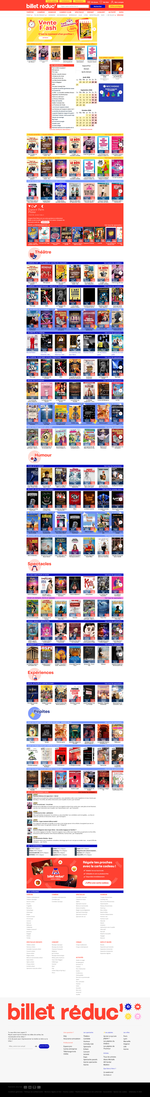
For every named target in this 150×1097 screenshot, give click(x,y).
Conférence (79, 973)
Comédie (86, 1039)
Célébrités (29, 927)
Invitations (65, 1)
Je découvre (45, 222)
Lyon (86, 15)
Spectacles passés (90, 1059)
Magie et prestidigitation (83, 910)
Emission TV (79, 964)
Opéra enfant (30, 962)
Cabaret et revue (81, 899)
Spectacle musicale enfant (34, 968)
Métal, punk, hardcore (58, 958)
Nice (102, 15)
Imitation (102, 925)
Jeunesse (29, 931)
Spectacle (79, 12)
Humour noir (104, 916)
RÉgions (120, 15)
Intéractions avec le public (107, 927)
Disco (53, 973)
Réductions (79, 1)
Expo (121, 12)
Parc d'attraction (80, 969)
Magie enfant (30, 955)
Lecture (29, 921)
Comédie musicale (81, 897)
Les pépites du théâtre (109, 1042)
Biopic (28, 914)
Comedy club (104, 899)
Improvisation (104, 904)
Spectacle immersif (81, 914)
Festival (54, 964)
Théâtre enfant (31, 945)
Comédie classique (57, 901)
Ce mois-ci (107, 1075)
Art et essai (30, 919)
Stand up (102, 908)
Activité (112, 12)
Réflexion (29, 925)
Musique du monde (57, 947)
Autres (86, 1065)
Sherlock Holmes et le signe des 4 (43, 796)
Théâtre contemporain (33, 897)
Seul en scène (30, 901)
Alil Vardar (107, 1062)
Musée (102, 945)
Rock (53, 966)
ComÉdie (41, 12)
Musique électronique (58, 955)
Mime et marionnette (82, 906)
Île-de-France (39, 15)
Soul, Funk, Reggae (57, 960)
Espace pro (67, 1046)
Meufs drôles (104, 912)
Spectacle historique (82, 912)
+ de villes (110, 15)
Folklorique (55, 962)
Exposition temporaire (106, 951)
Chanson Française (57, 949)
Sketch (102, 923)
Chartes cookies (68, 1092)
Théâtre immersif (31, 929)
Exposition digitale (105, 953)
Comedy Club (65, 12)
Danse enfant (30, 953)
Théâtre (86, 1036)
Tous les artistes (109, 1057)
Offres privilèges (116, 6)
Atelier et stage (80, 960)
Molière (106, 1065)
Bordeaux (73, 15)
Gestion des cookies (120, 1092)
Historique (29, 912)
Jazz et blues (55, 953)
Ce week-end (108, 1072)
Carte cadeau (52, 1)
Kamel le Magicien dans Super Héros (44, 830)
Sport (77, 979)
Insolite (78, 994)
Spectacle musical (81, 904)
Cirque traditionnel (81, 945)
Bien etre (78, 990)
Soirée (78, 971)
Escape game (80, 962)
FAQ (65, 1036)
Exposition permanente (106, 947)
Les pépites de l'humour (108, 1047)
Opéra (78, 901)
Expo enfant (30, 960)
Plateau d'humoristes (106, 906)
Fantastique (30, 910)
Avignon (52, 15)
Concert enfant (31, 951)
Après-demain (86, 72)
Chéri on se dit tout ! (39, 804)
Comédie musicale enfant (34, 949)
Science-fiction (31, 916)
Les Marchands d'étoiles (40, 838)
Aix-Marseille (62, 15)
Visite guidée (79, 975)
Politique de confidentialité (33, 1092)
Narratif (102, 931)
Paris (29, 15)
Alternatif (103, 929)
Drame (29, 904)
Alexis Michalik (108, 1059)
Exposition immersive (106, 949)
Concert (101, 12)
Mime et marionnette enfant (35, 958)
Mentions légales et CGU (52, 1092)
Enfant (90, 12)
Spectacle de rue (81, 916)
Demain (86, 69)
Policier (29, 936)
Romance (29, 908)
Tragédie (29, 906)
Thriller (29, 938)
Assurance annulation (71, 1039)
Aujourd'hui (86, 66)
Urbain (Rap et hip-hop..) (59, 970)
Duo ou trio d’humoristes (107, 901)
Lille (80, 15)
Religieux (54, 951)
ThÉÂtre (30, 12)
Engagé (29, 934)
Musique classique (57, 945)
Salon (77, 986)
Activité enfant (31, 966)
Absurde (102, 921)
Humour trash (104, 919)
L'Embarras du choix (39, 813)
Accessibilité (107, 1092)
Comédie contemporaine (59, 897)
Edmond (35, 821)
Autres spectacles (90, 1062)
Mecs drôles (103, 910)
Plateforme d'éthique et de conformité (88, 1092)
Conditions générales (15, 1092)
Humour (52, 12)
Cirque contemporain (82, 947)
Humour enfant (31, 947)
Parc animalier (80, 981)
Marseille (126, 1041)
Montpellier (94, 15)
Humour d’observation (106, 914)
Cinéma (78, 966)
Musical (29, 923)
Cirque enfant (30, 964)
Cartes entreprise (70, 1049)
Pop (53, 968)
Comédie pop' (56, 899)
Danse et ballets (80, 908)
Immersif (78, 992)
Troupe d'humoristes (106, 897)
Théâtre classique (32, 899)
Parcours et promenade (82, 977)
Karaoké (78, 988)
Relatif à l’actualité (105, 934)
